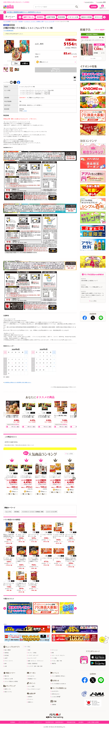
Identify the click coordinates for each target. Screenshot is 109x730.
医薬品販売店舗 (71, 722)
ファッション (55, 650)
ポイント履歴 (31, 686)
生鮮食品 (7, 652)
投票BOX (30, 696)
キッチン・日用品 (32, 652)
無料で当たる (28, 17)
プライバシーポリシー (24, 722)
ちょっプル (14, 21)
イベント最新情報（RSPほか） (59, 676)
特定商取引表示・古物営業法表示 (54, 722)
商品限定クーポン (32, 678)
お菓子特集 (51, 17)
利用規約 (12, 722)
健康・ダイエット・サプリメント (35, 660)
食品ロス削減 (86, 17)
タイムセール (31, 676)
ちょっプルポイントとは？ (34, 689)
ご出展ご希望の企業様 (93, 722)
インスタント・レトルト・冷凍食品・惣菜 (34, 21)
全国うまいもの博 (9, 678)
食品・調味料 (8, 650)
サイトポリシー (38, 722)
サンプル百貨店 (7, 21)
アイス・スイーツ (9, 660)
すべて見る (27, 646)
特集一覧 (7, 676)
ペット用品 (54, 658)
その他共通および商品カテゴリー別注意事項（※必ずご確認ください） (17, 382)
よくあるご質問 (101, 2)
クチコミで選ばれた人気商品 (11, 681)
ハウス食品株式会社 (8, 30)
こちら (25, 110)
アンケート (30, 699)
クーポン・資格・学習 (57, 660)
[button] (20, 17)
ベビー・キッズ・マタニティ (58, 655)
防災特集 (61, 17)
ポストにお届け (101, 17)
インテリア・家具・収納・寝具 (35, 666)
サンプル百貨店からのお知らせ (59, 683)
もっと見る (70, 453)
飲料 (6, 663)
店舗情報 (54, 704)
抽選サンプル (8, 689)
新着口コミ (30, 702)
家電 (53, 652)
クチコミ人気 (73, 17)
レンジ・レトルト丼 (49, 21)
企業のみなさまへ (56, 693)
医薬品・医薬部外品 (32, 663)
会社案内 (81, 722)
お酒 (6, 666)
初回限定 (40, 17)
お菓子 (6, 658)
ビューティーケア (32, 658)
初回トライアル (8, 691)
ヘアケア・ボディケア (33, 655)
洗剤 (29, 650)
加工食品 (21, 21)
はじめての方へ (89, 2)
